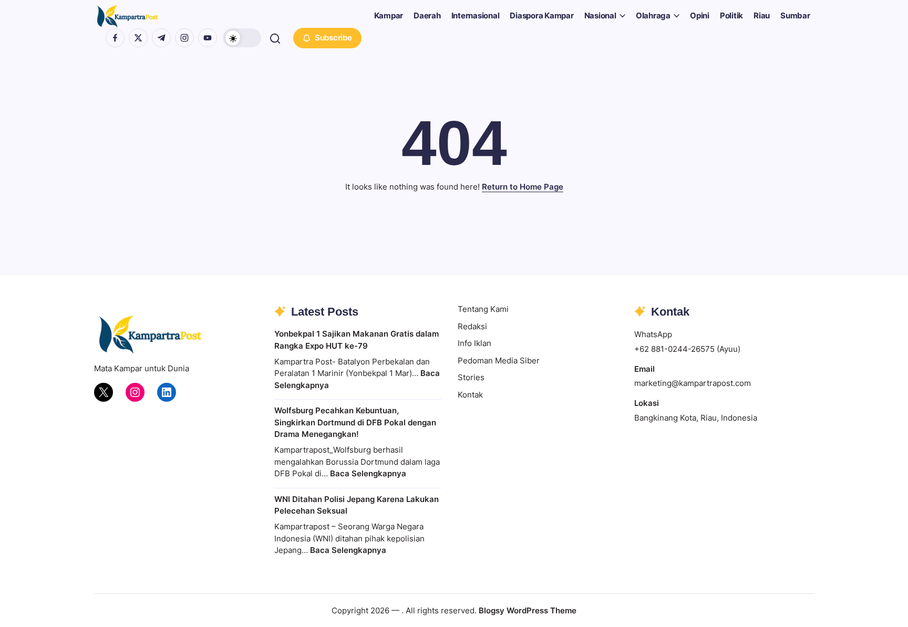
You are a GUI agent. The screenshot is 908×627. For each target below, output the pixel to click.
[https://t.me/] (161, 37)
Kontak (470, 395)
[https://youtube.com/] (207, 37)
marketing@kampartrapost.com (692, 383)
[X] (103, 392)
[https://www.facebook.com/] (115, 37)
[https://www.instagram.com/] (184, 37)
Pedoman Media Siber (499, 360)
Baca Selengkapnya (368, 473)
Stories (471, 377)
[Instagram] (135, 392)
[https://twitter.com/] (138, 37)
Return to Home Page (522, 187)
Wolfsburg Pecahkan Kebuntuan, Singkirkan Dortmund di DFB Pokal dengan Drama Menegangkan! (355, 422)
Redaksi (472, 326)
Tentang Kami (483, 309)
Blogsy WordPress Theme (527, 610)
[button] (242, 37)
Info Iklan (474, 343)
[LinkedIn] (166, 392)
